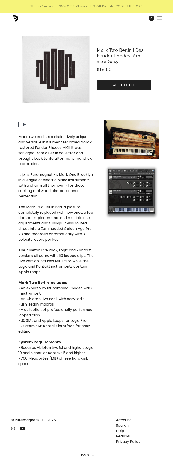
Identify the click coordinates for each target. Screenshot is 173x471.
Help (120, 430)
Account (123, 420)
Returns (123, 436)
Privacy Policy (128, 441)
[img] (13, 428)
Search (122, 425)
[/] (15, 18)
